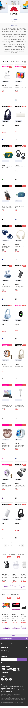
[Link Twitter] (6, 679)
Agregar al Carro (6, 587)
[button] (6, 572)
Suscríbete (22, 660)
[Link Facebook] (2, 679)
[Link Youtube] (10, 679)
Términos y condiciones (12, 662)
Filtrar (6, 61)
